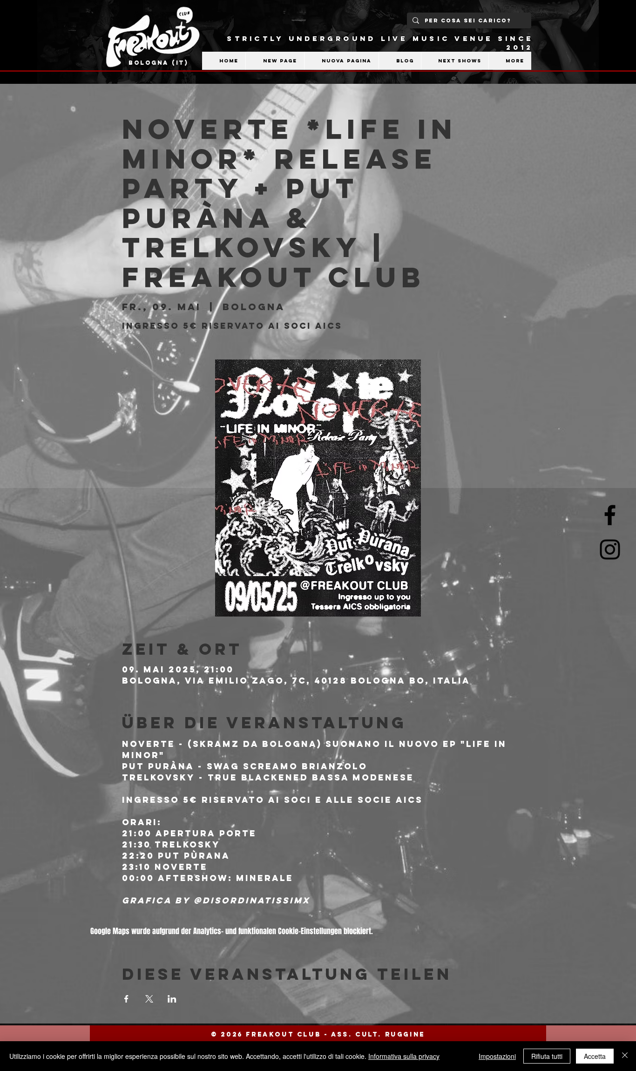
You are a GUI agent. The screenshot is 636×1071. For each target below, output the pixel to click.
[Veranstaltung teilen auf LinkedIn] (172, 999)
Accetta (595, 1056)
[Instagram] (609, 549)
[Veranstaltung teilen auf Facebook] (126, 999)
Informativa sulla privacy (404, 1056)
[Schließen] (624, 1056)
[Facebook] (609, 515)
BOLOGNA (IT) (159, 62)
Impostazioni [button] (497, 1056)
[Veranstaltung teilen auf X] (149, 999)
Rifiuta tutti (546, 1056)
